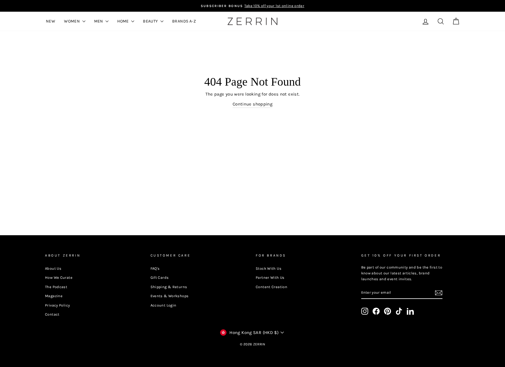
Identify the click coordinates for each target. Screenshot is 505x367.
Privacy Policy (57, 305)
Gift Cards (160, 277)
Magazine (54, 296)
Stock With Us (268, 268)
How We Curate (58, 277)
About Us (53, 268)
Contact (52, 314)
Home (123, 21)
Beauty (151, 21)
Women (72, 21)
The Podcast (56, 287)
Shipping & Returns (169, 287)
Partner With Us (270, 277)
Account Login (164, 305)
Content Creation (271, 287)
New (50, 21)
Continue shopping (252, 104)
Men (99, 21)
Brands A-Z (184, 21)
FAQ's (155, 268)
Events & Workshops (170, 296)
